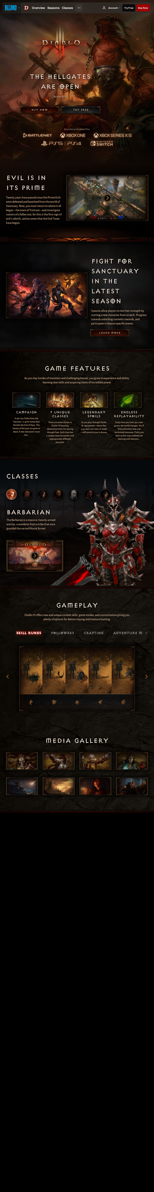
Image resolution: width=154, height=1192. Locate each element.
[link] (37, 136)
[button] (143, 7)
